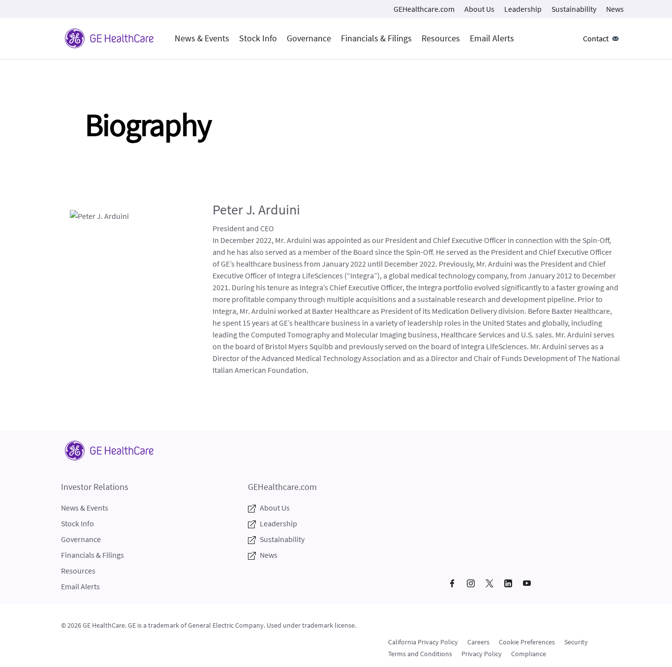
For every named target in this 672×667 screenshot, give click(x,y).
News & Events (202, 38)
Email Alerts (492, 38)
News (615, 9)
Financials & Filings (376, 38)
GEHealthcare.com (424, 9)
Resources (441, 38)
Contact (596, 38)
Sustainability (573, 9)
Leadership (523, 9)
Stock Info (258, 38)
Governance (309, 38)
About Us (479, 9)
